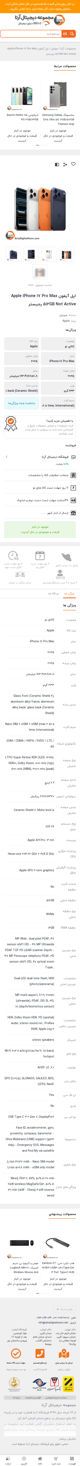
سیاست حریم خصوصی (56, 1397)
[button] (46, 145)
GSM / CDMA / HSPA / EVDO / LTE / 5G (30, 744)
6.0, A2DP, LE (46, 1068)
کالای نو (69, 346)
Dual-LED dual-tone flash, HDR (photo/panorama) (34, 981)
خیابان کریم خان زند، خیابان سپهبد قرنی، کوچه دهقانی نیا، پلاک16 (65, 1339)
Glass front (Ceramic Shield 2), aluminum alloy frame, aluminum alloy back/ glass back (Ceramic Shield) (32, 704)
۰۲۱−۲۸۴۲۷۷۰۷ (61, 1318)
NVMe (50, 914)
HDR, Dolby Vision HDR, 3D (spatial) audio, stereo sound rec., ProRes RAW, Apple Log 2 (31, 1023)
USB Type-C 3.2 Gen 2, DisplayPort (31, 1117)
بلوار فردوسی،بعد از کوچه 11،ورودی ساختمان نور (17, 1337)
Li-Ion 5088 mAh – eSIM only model (31, 1168)
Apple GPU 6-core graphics (36, 870)
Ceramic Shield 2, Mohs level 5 (34, 810)
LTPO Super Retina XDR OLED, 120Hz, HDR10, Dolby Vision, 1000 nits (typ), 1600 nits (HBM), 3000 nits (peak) (29, 763)
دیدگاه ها (53, 594)
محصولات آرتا (68, 49)
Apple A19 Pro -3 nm (40, 840)
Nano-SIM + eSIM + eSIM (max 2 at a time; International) (29, 727)
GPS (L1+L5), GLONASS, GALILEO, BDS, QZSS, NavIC (29, 1081)
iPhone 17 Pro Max (61, 361)
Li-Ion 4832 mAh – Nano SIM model (30, 1162)
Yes (51, 1095)
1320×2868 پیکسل (42, 796)
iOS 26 (50, 827)
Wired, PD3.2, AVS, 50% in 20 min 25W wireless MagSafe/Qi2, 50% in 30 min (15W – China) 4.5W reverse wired (31, 1187)
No (52, 887)
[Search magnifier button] (72, 33)
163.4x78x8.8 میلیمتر (23, 376)
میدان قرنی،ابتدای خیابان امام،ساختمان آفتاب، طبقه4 (42, 1339)
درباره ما (16, 1397)
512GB (50, 901)
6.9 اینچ (49, 783)
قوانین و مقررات (33, 1397)
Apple (66, 321)
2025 (34, 361)
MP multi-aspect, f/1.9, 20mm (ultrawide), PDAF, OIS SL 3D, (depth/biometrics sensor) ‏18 (34, 1001)
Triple (49, 968)
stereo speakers (43, 1040)
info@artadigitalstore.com (53, 1322)
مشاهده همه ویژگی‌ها (21, 403)
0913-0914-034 (44, 1318)
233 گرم (69, 391)
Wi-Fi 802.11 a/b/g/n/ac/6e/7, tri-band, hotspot (29, 1054)
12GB (50, 928)
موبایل (54, 49)
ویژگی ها (69, 594)
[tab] (69, 593)
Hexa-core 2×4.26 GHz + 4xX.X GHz (31, 854)
